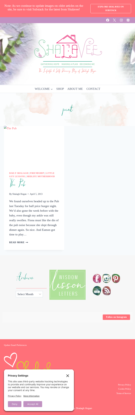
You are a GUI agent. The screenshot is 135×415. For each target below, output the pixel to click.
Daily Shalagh (18, 173)
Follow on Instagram (116, 317)
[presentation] (34, 146)
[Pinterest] (128, 20)
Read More (18, 242)
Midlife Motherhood (41, 176)
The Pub (17, 184)
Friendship (37, 173)
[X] (114, 20)
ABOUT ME (75, 88)
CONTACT (93, 88)
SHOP (60, 88)
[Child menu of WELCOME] (43, 89)
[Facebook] (108, 20)
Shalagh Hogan (19, 194)
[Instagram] (121, 20)
